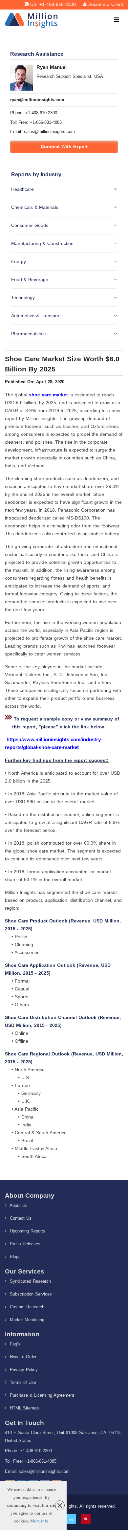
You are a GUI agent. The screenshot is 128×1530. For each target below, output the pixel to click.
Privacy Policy (23, 1369)
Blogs (14, 1256)
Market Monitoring (26, 1319)
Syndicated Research (29, 1281)
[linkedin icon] (71, 1519)
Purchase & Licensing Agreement (41, 1395)
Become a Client (105, 4)
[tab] (64, 189)
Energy (18, 261)
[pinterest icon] (86, 1519)
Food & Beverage (29, 279)
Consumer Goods (29, 225)
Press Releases (24, 1243)
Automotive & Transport (36, 315)
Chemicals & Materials (34, 207)
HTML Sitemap (23, 1408)
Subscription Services (30, 1294)
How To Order (22, 1356)
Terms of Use (22, 1382)
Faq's (14, 1344)
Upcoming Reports (26, 1231)
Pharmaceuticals (28, 333)
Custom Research (26, 1306)
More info (39, 1521)
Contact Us (20, 1218)
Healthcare (22, 189)
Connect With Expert (64, 146)
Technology (23, 297)
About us (17, 1205)
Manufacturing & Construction (42, 243)
